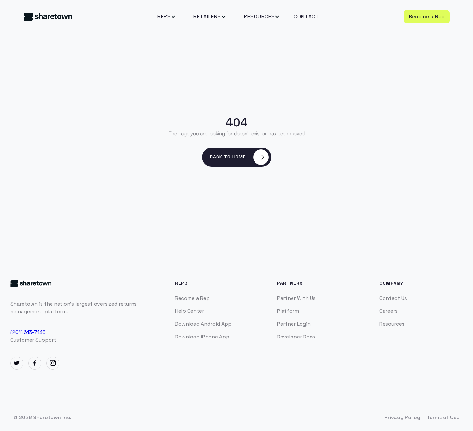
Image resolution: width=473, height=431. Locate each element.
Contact (306, 16)
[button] (164, 16)
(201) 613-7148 (28, 331)
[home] (68, 16)
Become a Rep (427, 16)
